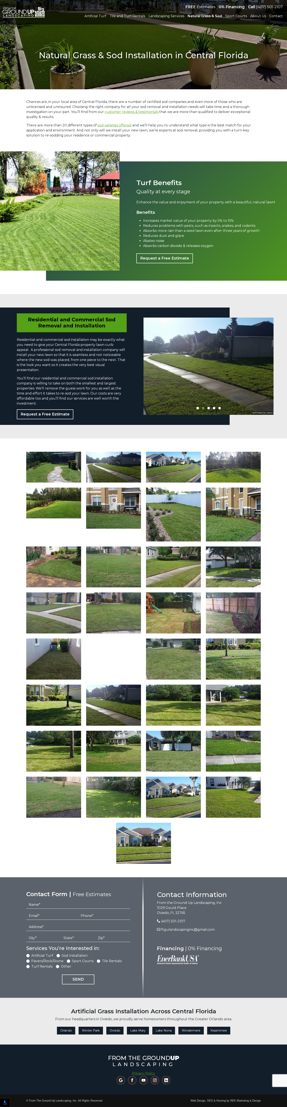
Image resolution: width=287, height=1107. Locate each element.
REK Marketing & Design (245, 1100)
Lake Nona (164, 1030)
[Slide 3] (208, 408)
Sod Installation (75, 956)
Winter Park (91, 1030)
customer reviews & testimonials (131, 112)
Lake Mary (138, 1030)
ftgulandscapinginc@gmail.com (187, 930)
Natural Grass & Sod (205, 16)
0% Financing (232, 7)
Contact (276, 16)
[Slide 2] (203, 408)
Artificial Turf (42, 956)
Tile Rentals (112, 961)
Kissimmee (219, 1030)
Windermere (191, 1030)
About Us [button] (258, 16)
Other (66, 966)
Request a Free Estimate (164, 258)
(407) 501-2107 (265, 7)
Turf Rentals (42, 966)
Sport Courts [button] (236, 16)
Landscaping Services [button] (166, 16)
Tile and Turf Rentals (127, 16)
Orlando (66, 1030)
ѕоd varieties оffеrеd (114, 125)
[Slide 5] (219, 408)
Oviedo (115, 1030)
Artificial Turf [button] (95, 16)
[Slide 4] (214, 408)
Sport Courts (82, 961)
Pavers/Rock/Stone (47, 961)
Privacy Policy (143, 1073)
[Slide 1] (197, 408)
